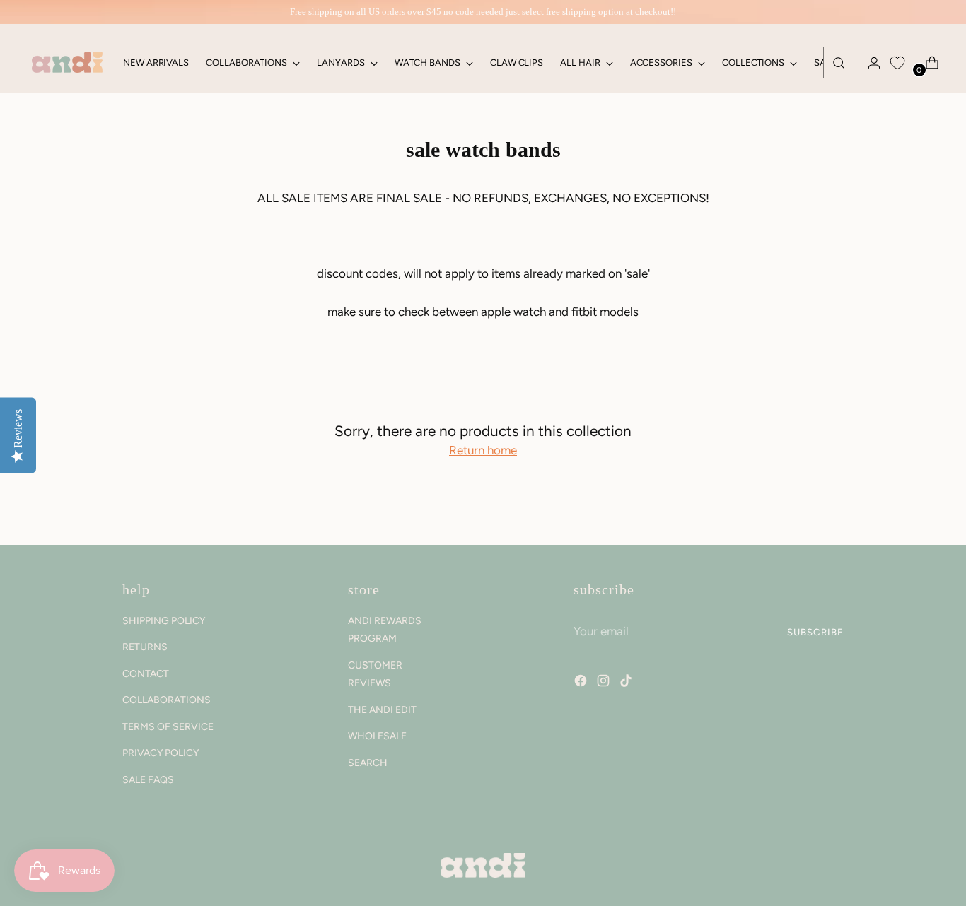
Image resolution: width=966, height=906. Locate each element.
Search (368, 763)
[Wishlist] (897, 63)
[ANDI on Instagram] (604, 682)
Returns (145, 647)
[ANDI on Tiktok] (627, 682)
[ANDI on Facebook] (582, 682)
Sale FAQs (148, 780)
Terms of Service (168, 727)
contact (145, 674)
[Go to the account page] (868, 63)
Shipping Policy (163, 621)
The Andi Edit (382, 710)
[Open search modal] (839, 63)
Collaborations (166, 700)
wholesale (377, 736)
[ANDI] (67, 62)
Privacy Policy (160, 753)
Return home (483, 450)
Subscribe (815, 631)
